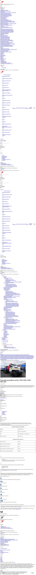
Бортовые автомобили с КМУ (16, 358)
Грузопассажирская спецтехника (10, 284)
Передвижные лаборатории (26, 356)
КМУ (1, 550)
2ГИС (1, 558)
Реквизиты (3, 261)
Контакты (3, 160)
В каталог (1, 189)
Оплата (3, 413)
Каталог (3, 155)
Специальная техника (9, 291)
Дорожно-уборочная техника (24, 357)
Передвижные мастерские (9, 279)
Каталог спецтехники (7, 74)
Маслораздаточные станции (22, 354)
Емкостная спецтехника (9, 311)
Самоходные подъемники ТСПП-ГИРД (13, 356)
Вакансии (3, 158)
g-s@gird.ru (2, 69)
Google (1, 557)
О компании (6, 331)
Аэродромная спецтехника (10, 300)
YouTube (1, 561)
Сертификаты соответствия (6, 159)
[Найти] (1, 6)
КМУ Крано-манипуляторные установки (10, 357)
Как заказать (4, 414)
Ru (0, 142)
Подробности (2, 393)
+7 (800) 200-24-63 (3, 163)
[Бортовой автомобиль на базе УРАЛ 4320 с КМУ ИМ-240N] (13, 377)
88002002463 (5, 470)
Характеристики (4, 411)
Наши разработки (4, 156)
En (1, 142)
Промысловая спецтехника (10, 318)
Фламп (1, 559)
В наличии (18, 357)
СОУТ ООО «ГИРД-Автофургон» (5, 540)
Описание (3, 412)
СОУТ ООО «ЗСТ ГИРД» (4, 542)
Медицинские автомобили (20, 355)
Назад (5, 276)
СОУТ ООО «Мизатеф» (4, 541)
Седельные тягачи (6, 355)
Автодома (20, 356)
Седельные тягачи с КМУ (24, 358)
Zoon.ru (1, 560)
